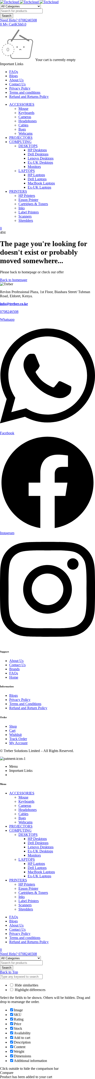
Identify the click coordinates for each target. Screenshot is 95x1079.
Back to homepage (13, 280)
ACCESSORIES (21, 104)
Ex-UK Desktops (40, 162)
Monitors (34, 167)
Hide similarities (26, 985)
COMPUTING (20, 142)
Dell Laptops (37, 179)
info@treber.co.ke (14, 304)
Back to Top (9, 972)
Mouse (23, 109)
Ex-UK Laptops (39, 187)
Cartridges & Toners (33, 204)
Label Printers (28, 212)
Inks (21, 208)
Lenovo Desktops (40, 158)
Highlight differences (29, 990)
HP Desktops (37, 150)
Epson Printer (28, 200)
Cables (23, 125)
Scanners (25, 216)
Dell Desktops (38, 154)
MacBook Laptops (41, 183)
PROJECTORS (21, 138)
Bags (22, 129)
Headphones (27, 121)
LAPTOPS (26, 171)
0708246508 (9, 312)
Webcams (25, 133)
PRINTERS (18, 191)
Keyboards (26, 113)
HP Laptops (36, 175)
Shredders (25, 220)
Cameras (24, 117)
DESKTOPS (28, 146)
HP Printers (26, 196)
